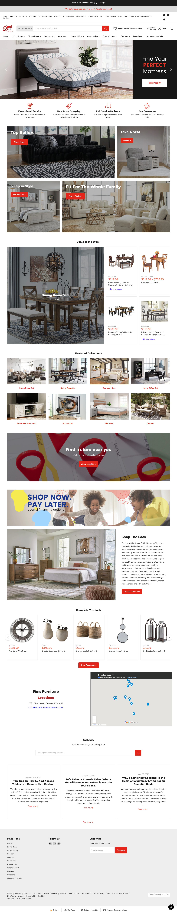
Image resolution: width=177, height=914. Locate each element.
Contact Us (23, 16)
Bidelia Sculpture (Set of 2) (54, 651)
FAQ (101, 16)
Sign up (121, 850)
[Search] (105, 28)
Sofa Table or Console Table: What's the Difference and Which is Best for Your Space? (88, 782)
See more (87, 822)
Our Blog (6, 18)
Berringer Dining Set (150, 282)
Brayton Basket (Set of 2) (87, 651)
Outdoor (125, 36)
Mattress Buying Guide (114, 16)
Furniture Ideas (68, 16)
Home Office (76, 36)
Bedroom (48, 36)
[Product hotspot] (43, 549)
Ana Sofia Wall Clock (18, 651)
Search (5, 16)
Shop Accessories (88, 665)
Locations (32, 16)
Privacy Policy (93, 16)
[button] (6, 69)
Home (5, 36)
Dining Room (34, 36)
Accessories (92, 36)
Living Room (17, 36)
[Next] (169, 637)
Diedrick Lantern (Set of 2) (154, 651)
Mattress (62, 36)
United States (158, 895)
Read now (32, 806)
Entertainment (109, 36)
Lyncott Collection (132, 591)
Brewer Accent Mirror (118, 651)
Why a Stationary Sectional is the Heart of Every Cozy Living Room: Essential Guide (143, 781)
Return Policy (81, 16)
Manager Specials (155, 36)
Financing (57, 16)
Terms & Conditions (45, 16)
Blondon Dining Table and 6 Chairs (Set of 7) (120, 333)
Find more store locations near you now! (45, 707)
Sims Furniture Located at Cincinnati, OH (138, 16)
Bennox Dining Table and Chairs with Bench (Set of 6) (120, 283)
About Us (13, 16)
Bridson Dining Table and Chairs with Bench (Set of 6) (153, 333)
